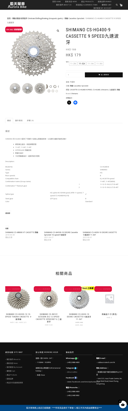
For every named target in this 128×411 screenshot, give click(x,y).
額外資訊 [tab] (19, 120)
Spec (67, 61)
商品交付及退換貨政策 (15, 382)
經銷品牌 (10, 379)
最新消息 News (71, 2)
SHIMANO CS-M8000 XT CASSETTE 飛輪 (21, 232)
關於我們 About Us (64, 5)
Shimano (74, 93)
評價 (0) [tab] (30, 120)
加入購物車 (105, 75)
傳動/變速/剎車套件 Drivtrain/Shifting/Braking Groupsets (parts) (37, 18)
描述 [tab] (9, 120)
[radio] (73, 63)
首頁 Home (56, 2)
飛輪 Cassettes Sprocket (74, 18)
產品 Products (87, 2)
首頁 (9, 18)
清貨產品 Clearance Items (87, 5)
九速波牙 (112, 90)
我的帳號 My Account (103, 8)
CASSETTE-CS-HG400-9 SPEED (81, 90)
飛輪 (118, 90)
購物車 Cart (107, 5)
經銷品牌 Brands (105, 2)
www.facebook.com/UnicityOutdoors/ (83, 382)
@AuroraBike (72, 372)
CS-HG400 (96, 90)
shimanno (105, 90)
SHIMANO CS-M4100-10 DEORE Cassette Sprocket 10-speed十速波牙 (61, 233)
